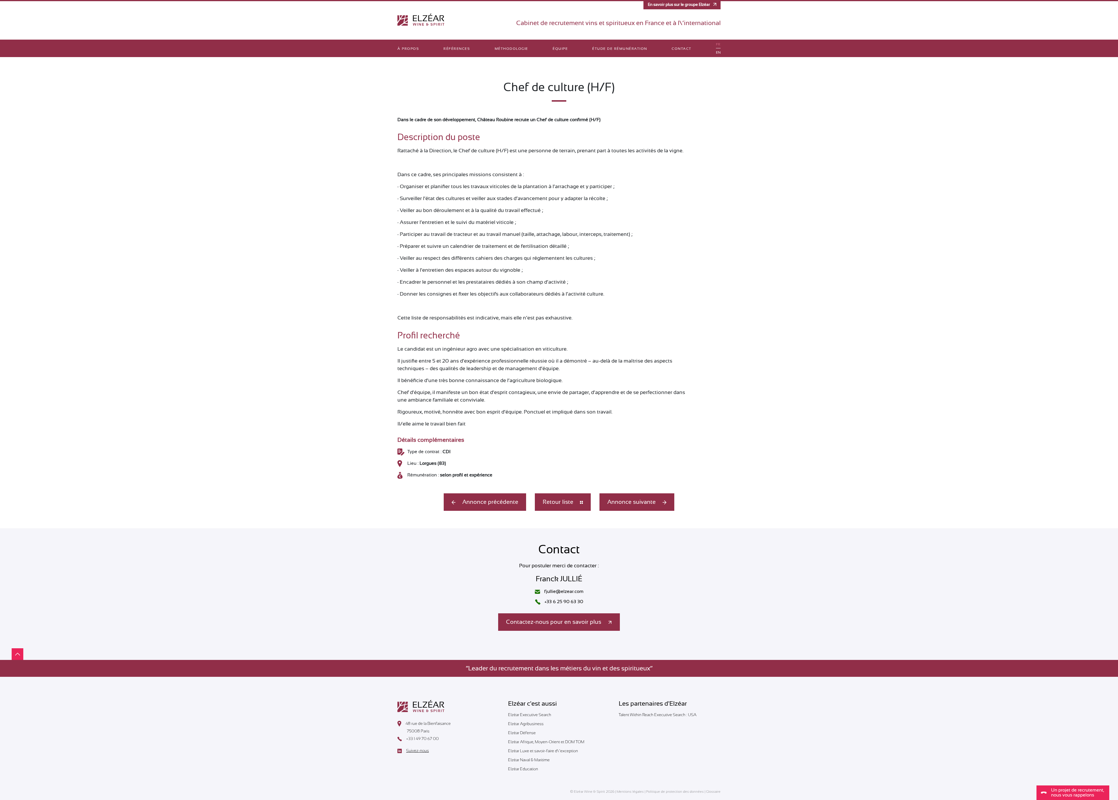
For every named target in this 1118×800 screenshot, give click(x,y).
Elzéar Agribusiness (526, 723)
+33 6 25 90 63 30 (563, 601)
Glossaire (713, 792)
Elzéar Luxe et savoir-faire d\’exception (543, 750)
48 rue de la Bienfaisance (428, 723)
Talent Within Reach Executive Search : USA (657, 714)
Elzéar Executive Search (529, 714)
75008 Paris (418, 731)
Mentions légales (630, 792)
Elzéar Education (523, 769)
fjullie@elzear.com (563, 591)
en (718, 52)
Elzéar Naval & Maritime (529, 759)
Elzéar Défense (522, 732)
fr (718, 44)
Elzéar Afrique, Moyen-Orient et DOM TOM (546, 741)
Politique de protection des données (675, 792)
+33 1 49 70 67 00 (422, 739)
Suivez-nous (417, 750)
